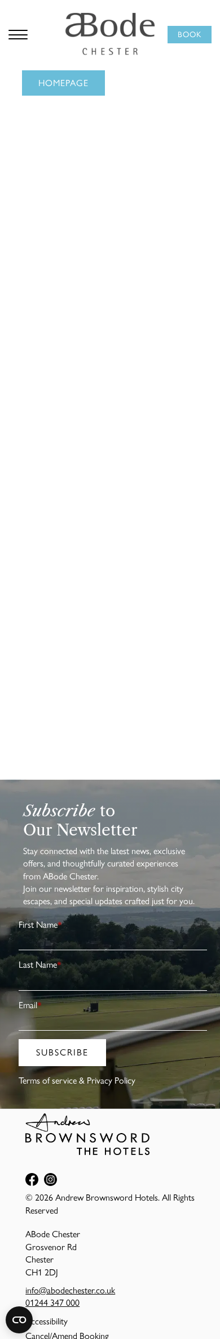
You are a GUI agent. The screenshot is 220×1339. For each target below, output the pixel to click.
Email (30, 1005)
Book (189, 34)
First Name (40, 924)
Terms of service (48, 1080)
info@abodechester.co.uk (70, 1290)
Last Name (40, 964)
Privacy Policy (111, 1080)
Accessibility (46, 1321)
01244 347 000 (52, 1302)
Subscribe (62, 1052)
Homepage (63, 83)
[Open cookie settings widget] (19, 1319)
